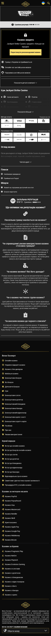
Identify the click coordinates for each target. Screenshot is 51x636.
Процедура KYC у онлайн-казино (18, 485)
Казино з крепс (11, 595)
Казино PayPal (11, 496)
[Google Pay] (19, 126)
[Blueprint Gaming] (7, 139)
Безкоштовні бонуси (13, 378)
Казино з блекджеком (14, 577)
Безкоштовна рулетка (14, 400)
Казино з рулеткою (12, 573)
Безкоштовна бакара (13, 408)
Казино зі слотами (12, 569)
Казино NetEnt (11, 556)
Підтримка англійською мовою (17, 73)
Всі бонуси (9, 382)
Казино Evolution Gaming (15, 564)
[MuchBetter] (7, 126)
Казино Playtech (11, 560)
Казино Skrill (10, 518)
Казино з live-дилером (14, 369)
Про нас (8, 430)
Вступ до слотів (11, 454)
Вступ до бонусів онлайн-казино (18, 450)
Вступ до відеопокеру (13, 468)
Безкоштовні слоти (12, 395)
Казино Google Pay (12, 531)
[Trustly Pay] (31, 121)
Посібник (8, 426)
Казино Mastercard (12, 509)
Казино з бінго (11, 586)
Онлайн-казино (11, 360)
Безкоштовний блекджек (15, 404)
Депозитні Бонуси (12, 387)
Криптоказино (11, 522)
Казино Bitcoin (11, 540)
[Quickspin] (44, 139)
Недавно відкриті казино (15, 365)
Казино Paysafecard (13, 501)
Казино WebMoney (12, 535)
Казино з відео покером (14, 582)
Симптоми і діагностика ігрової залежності (22, 481)
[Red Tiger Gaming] (19, 139)
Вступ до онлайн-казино (15, 446)
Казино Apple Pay (12, 527)
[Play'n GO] (31, 139)
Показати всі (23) (44, 131)
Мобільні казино (11, 374)
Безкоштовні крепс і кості (15, 417)
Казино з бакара (11, 590)
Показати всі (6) (45, 117)
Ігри (6, 391)
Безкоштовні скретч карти (15, 421)
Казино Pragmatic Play (14, 551)
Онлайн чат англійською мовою (18, 67)
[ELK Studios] (44, 135)
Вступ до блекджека (13, 463)
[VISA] (19, 121)
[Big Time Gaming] (31, 135)
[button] (25, 630)
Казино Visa (10, 505)
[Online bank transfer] (44, 121)
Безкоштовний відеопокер (15, 413)
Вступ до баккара (12, 472)
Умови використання (13, 434)
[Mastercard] (7, 121)
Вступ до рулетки (12, 459)
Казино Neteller (11, 514)
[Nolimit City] (7, 135)
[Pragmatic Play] (19, 135)
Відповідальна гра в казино (16, 476)
